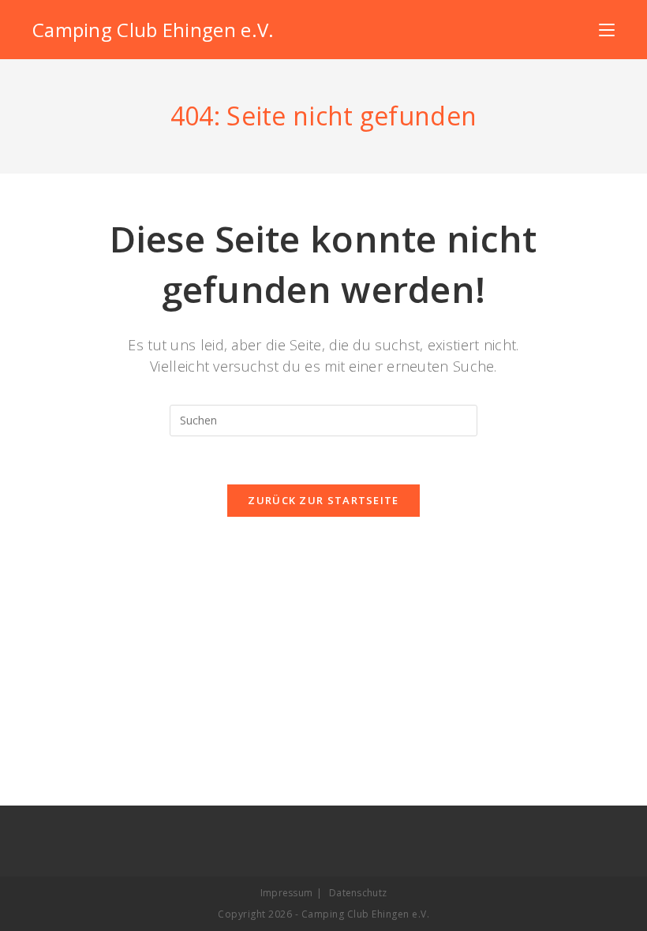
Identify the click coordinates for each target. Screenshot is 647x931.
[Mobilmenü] (607, 29)
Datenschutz (358, 892)
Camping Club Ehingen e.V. (153, 30)
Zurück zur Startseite (323, 500)
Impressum (286, 892)
